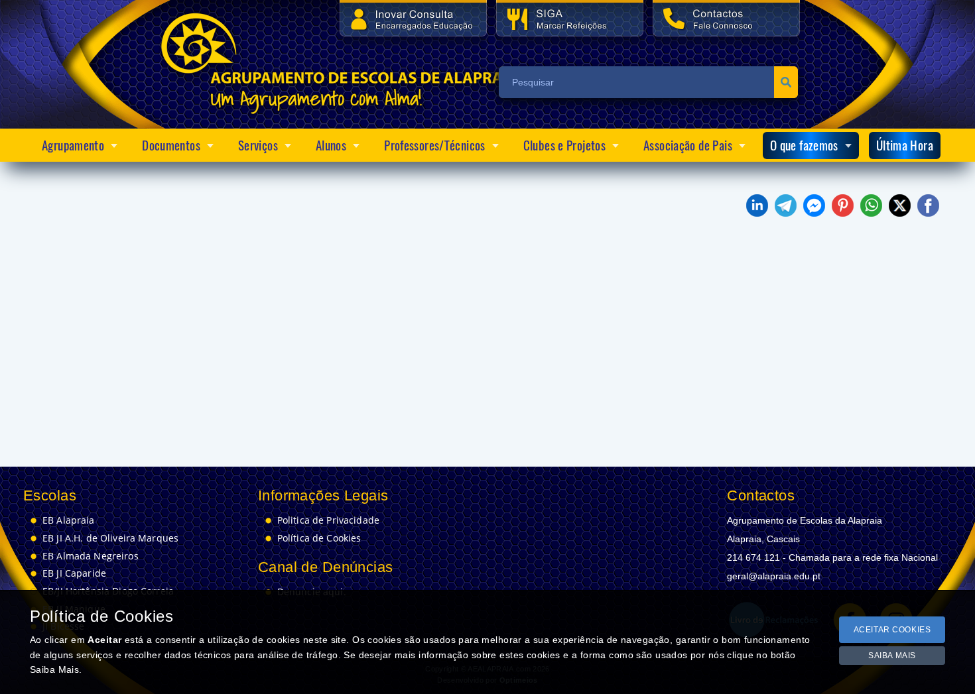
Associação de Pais (687, 145)
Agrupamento (73, 145)
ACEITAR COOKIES (892, 630)
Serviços (258, 145)
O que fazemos (804, 145)
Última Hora (904, 145)
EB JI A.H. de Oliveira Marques (110, 538)
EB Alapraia (68, 520)
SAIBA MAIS (892, 656)
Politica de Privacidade (328, 520)
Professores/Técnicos (435, 145)
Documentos (171, 145)
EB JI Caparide (74, 573)
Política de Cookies (319, 538)
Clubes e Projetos (564, 145)
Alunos (331, 145)
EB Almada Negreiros (90, 556)
